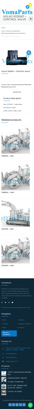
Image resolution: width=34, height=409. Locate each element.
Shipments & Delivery (25, 324)
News (4, 327)
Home (3, 27)
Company (21, 320)
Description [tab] (17, 92)
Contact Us (21, 327)
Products (5, 324)
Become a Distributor (6, 333)
